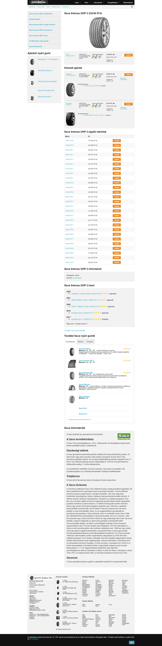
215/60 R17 (69, 187)
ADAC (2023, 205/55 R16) (93, 86)
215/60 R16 (69, 183)
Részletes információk (123, 78)
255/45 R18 (69, 262)
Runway (111, 591)
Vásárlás (116, 140)
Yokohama (125, 593)
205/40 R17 (69, 150)
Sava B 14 (83, 414)
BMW (84, 617)
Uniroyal (124, 587)
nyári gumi (77, 278)
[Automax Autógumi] (33, 2)
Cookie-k (32, 587)
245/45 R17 (69, 239)
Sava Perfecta (84, 348)
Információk (98, 2)
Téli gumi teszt (34, 607)
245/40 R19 (69, 234)
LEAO (97, 596)
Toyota (124, 620)
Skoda (124, 615)
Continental (85, 587)
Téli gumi (32, 597)
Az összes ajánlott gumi (63, 629)
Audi (83, 616)
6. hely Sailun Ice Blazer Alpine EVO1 (70, 611)
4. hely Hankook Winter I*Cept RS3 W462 (70, 598)
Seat (110, 626)
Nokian (111, 586)
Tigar (123, 583)
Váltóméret (32, 593)
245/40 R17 (69, 225)
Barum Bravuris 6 (44, 96)
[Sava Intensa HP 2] (72, 363)
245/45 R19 (69, 248)
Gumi (77, 2)
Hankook (98, 589)
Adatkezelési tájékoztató (37, 585)
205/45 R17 (69, 154)
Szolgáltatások (113, 2)
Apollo (84, 582)
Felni (86, 2)
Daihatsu (85, 624)
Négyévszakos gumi (35, 600)
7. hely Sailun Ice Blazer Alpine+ (70, 617)
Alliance (84, 580)
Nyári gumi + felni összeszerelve (39, 615)
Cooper (84, 589)
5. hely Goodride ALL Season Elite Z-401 (69, 604)
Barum (84, 583)
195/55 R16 (69, 140)
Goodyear (99, 586)
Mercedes (112, 615)
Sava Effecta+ (84, 384)
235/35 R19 (69, 211)
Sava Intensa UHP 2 (70, 55)
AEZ (83, 604)
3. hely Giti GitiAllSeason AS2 (70, 592)
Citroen (84, 622)
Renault (111, 623)
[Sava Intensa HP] (72, 375)
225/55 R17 (69, 206)
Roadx (111, 589)
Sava (110, 594)
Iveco (97, 622)
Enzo (110, 604)
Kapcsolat (32, 583)
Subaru (124, 617)
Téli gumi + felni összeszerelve (38, 614)
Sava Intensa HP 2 (86, 360)
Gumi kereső (33, 590)
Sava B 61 (83, 408)
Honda (98, 617)
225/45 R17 (69, 197)
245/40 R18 (69, 229)
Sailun (111, 593)
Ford (97, 616)
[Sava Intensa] (72, 399)
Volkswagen (125, 623)
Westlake (125, 591)
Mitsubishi (112, 617)
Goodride (98, 584)
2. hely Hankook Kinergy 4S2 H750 (69, 587)
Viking (124, 589)
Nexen (111, 584)
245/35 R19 (69, 220)
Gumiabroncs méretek (36, 592)
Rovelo (111, 590)
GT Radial (99, 587)
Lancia (98, 624)
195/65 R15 (69, 145)
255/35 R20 (69, 253)
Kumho (98, 593)
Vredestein (125, 590)
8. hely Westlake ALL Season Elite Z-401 (69, 623)
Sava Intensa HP (86, 372)
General (98, 582)
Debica (84, 590)
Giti (97, 583)
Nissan (111, 619)
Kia (97, 623)
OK (132, 642)
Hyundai (98, 619)
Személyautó (70, 341)
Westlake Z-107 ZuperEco (48, 59)
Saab (110, 624)
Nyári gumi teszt (34, 609)
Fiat (97, 615)
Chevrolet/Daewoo (88, 619)
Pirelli (110, 587)
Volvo (123, 624)
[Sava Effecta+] (72, 387)
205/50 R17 (69, 159)
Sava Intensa (84, 396)
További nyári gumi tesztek (74, 330)
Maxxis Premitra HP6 (46, 90)
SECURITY (112, 596)
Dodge (84, 626)
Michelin (111, 583)
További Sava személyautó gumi (79, 419)
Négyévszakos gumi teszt (37, 610)
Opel (110, 620)
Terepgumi (32, 603)
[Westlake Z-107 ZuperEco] (70, 89)
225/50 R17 (69, 201)
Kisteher (81, 341)
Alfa (83, 615)
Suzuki (124, 619)
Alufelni (31, 617)
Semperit (125, 580)
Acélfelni (32, 618)
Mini (110, 616)
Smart (124, 616)
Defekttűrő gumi (34, 602)
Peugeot (111, 622)
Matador (111, 580)
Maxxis (111, 582)
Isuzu (97, 620)
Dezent (98, 604)
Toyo (123, 584)
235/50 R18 (82, 74)
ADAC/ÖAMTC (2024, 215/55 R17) (95, 115)
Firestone (85, 594)
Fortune (84, 596)
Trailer (124, 622)
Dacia (84, 623)
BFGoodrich (86, 584)
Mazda (98, 626)
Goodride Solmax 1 (45, 70)
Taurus (124, 582)
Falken (84, 593)
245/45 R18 (69, 243)
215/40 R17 (69, 164)
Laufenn (98, 594)
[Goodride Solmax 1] (70, 119)
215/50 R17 (69, 173)
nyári (93, 54)
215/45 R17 (69, 168)
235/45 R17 (69, 215)
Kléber (98, 591)
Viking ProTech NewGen (47, 81)
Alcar (84, 606)
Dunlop (84, 591)
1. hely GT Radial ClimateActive (70, 581)
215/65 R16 (69, 192)
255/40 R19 (69, 258)
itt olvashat (34, 639)
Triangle (124, 586)
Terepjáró (90, 341)
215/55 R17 (69, 178)
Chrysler (84, 620)
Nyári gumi (32, 599)
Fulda (97, 580)
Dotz (97, 606)
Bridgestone (86, 586)
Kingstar (98, 590)
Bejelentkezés (128, 2)
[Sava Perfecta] (72, 351)
